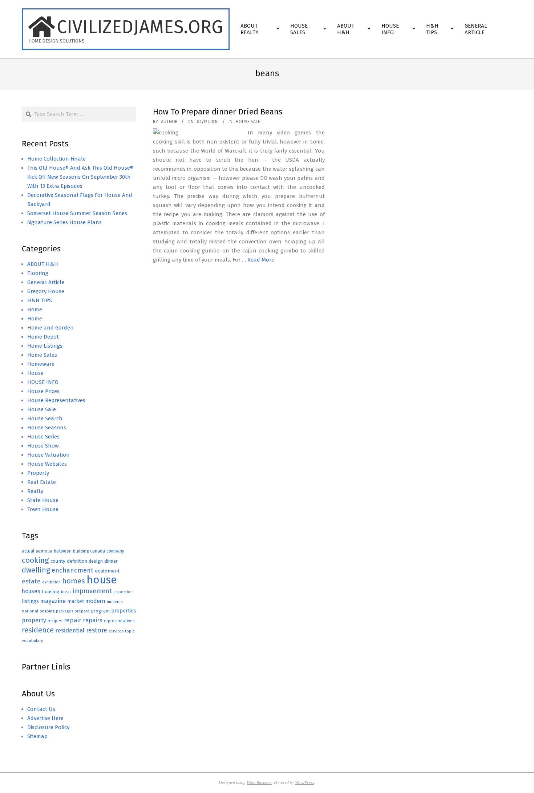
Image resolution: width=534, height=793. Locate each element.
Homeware (40, 364)
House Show (43, 445)
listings (30, 601)
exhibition (51, 582)
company (115, 551)
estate (31, 581)
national (30, 611)
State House (42, 500)
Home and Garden (50, 327)
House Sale (248, 121)
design (96, 561)
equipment (107, 571)
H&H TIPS (39, 300)
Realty (35, 491)
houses (31, 591)
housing (51, 591)
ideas (66, 592)
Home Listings (44, 346)
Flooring (37, 273)
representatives (119, 620)
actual (28, 551)
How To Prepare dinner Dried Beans (217, 112)
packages (64, 611)
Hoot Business (259, 782)
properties (123, 611)
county (57, 561)
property (34, 620)
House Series (43, 436)
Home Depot (43, 336)
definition (77, 561)
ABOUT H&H (42, 264)
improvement (92, 591)
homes (73, 581)
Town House (42, 509)
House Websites (47, 464)
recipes (55, 620)
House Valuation (48, 455)
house (101, 580)
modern (95, 601)
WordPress (304, 782)
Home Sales (42, 355)
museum (115, 601)
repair (72, 620)
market (75, 601)
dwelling (36, 570)
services (116, 631)
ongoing (47, 611)
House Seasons (46, 427)
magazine (53, 601)
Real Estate (41, 482)
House (35, 373)
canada (97, 551)
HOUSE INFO (42, 382)
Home (34, 309)
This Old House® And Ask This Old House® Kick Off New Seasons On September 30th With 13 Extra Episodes (80, 177)
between (63, 551)
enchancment (72, 570)
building (81, 551)
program (100, 611)
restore (96, 630)
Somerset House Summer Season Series (77, 213)
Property (38, 473)
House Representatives (56, 400)
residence (38, 630)
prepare (82, 611)
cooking (35, 560)
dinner (111, 561)
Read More (260, 259)
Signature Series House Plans (64, 222)
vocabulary (32, 640)
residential (70, 630)
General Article (45, 282)
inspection (123, 592)
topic (130, 631)
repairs (92, 620)
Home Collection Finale (56, 158)
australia (44, 551)
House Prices (43, 391)
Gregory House (45, 291)
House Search (44, 418)
